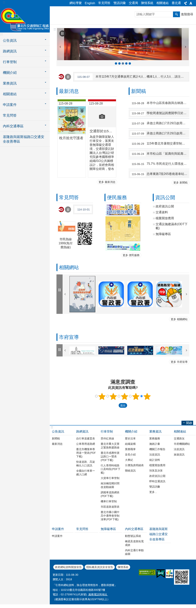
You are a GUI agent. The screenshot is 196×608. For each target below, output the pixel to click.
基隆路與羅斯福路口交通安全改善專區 (23, 139)
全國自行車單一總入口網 (85, 472)
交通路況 (179, 438)
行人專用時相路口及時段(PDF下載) (110, 469)
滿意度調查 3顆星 (124, 396)
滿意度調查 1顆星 (102, 396)
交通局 (133, 3)
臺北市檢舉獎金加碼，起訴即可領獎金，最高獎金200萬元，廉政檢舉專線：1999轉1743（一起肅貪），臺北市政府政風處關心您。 (132, 76)
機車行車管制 (109, 501)
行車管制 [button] (10, 62)
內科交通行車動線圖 (134, 552)
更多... (153, 492)
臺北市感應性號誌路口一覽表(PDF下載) (110, 456)
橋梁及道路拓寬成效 (134, 543)
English (90, 3)
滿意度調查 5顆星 (147, 396)
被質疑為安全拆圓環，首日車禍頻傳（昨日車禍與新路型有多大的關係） (84, 209)
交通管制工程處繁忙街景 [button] (123, 63)
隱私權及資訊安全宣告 (99, 567)
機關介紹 (131, 431)
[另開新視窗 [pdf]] (122, 210)
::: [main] (55, 29)
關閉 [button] (185, 3)
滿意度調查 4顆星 (136, 396)
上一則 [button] (60, 47)
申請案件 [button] (10, 105)
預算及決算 (156, 470)
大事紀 (129, 459)
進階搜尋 (187, 14)
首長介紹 (130, 454)
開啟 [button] (189, 423)
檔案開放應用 (157, 465)
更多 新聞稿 (180, 182)
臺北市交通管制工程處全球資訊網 (25, 19)
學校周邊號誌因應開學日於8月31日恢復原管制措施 (160, 113)
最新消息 (57, 443)
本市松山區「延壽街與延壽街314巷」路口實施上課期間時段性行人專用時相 (160, 153)
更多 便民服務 (131, 255)
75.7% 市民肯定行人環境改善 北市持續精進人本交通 (160, 164)
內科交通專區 (134, 529)
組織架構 (130, 443)
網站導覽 (75, 3)
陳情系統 (147, 3)
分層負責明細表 (134, 465)
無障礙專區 (108, 529)
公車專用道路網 (85, 443)
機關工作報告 (157, 449)
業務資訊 (155, 431)
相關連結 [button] (10, 94)
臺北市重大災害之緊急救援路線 (110, 445)
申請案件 (58, 529)
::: (4, 2)
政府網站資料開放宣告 (68, 567)
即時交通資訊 (157, 481)
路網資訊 (82, 431)
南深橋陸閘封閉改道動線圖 (110, 485)
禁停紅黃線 (107, 438)
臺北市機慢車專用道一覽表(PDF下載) (86, 453)
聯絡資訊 (130, 470)
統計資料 (154, 459)
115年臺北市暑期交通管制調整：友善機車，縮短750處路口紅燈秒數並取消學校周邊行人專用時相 (160, 143)
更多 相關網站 (179, 319)
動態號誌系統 (133, 535)
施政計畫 (154, 443)
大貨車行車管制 (110, 478)
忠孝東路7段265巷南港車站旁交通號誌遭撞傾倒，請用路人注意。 (160, 174)
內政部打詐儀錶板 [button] (130, 63)
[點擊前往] (122, 246)
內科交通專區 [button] (13, 126)
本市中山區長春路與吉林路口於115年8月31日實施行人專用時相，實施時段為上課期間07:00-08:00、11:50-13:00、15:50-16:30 (160, 103)
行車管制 (107, 431)
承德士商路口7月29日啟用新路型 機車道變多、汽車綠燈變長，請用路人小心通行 (160, 123)
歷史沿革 (130, 438)
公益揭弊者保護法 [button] (119, 63)
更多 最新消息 (107, 181)
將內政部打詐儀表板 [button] (126, 63)
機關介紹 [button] (10, 73)
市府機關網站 (182, 443)
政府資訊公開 (157, 475)
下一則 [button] (185, 47)
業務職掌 (130, 449)
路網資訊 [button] (10, 51)
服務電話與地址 (98, 594)
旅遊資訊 (179, 454)
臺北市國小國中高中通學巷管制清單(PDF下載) (110, 516)
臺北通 (176, 3)
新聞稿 (56, 438)
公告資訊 (58, 431)
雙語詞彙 (120, 3)
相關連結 (162, 3)
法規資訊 (154, 454)
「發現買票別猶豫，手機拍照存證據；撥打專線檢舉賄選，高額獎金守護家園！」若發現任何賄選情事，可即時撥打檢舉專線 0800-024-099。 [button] (116, 63)
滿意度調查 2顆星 (113, 396)
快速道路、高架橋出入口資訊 (85, 463)
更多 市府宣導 (179, 361)
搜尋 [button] (176, 14)
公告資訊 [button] (10, 40)
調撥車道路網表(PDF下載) (110, 494)
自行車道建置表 (85, 438)
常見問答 (104, 3)
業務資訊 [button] (10, 83)
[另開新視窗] (82, 294)
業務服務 (154, 438)
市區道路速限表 (110, 506)
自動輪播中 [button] (62, 33)
